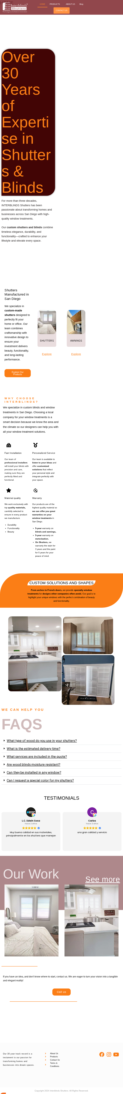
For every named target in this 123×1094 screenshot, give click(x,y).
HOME (42, 4)
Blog (81, 4)
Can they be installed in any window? (34, 772)
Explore (47, 354)
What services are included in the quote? (37, 756)
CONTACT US (61, 10)
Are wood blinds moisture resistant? (33, 764)
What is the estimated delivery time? (33, 749)
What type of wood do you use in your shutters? (42, 741)
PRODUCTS (55, 4)
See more (102, 879)
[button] (55, 4)
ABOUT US (70, 4)
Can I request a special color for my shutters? (40, 780)
